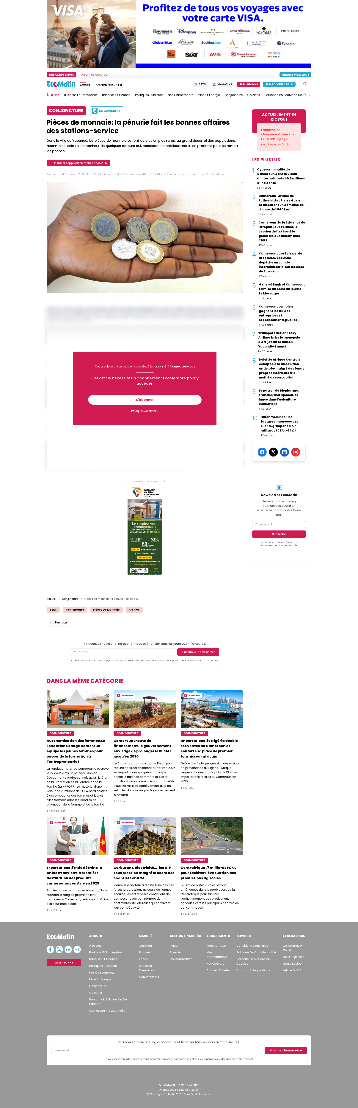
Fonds (143, 959)
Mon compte (216, 945)
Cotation (145, 945)
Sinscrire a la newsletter (198, 652)
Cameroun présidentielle (107, 1010)
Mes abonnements (216, 954)
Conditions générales (252, 945)
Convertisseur (149, 977)
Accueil (51, 599)
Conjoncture (70, 599)
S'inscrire (279, 534)
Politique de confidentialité (256, 952)
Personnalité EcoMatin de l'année (108, 1001)
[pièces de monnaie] (145, 238)
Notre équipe (292, 963)
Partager (62, 622)
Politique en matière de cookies (253, 961)
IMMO (174, 945)
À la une (95, 945)
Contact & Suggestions (253, 970)
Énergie (175, 952)
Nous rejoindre (293, 957)
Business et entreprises (106, 952)
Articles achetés (218, 970)
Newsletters (215, 963)
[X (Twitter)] (273, 452)
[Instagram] (295, 452)
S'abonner (145, 399)
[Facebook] (262, 452)
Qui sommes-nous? (293, 947)
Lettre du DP (292, 970)
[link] (145, 530)
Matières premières (146, 968)
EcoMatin (218, 174)
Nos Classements (101, 972)
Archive (134, 610)
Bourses (144, 952)
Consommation (181, 959)
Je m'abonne (248, 84)
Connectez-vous (182, 366)
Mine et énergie (100, 979)
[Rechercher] (305, 84)
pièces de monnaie (106, 610)
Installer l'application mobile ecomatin (80, 163)
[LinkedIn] (284, 452)
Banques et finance (103, 959)
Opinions (95, 993)
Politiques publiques (103, 966)
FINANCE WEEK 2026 (295, 75)
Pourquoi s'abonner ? (144, 411)
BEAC (53, 610)
